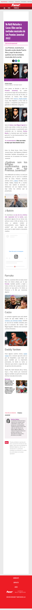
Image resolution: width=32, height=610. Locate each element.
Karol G (16, 99)
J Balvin (15, 181)
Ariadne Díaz (17, 1)
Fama (9, 8)
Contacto (16, 582)
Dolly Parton (11, 1)
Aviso (16, 587)
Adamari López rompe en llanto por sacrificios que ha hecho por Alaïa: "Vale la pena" (10, 390)
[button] (13, 61)
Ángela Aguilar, (23, 99)
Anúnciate (16, 578)
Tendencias (16, 8)
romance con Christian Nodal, (13, 321)
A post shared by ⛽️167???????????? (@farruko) (18, 266)
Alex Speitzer (23, 1)
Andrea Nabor (8, 83)
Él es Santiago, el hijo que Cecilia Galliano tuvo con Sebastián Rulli (9, 383)
